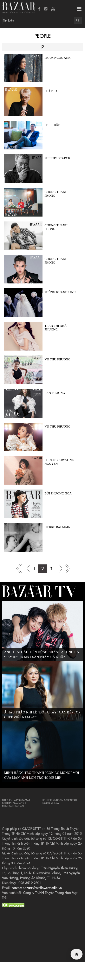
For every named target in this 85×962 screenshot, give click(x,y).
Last (67, 568)
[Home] (77, 954)
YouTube (53, 9)
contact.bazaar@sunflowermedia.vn (37, 887)
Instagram (46, 9)
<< (26, 568)
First (18, 568)
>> (59, 568)
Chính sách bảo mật (13, 806)
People (42, 35)
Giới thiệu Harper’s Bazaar (16, 800)
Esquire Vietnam (50, 802)
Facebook (39, 9)
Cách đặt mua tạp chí (14, 802)
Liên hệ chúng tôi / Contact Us (59, 800)
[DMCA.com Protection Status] (13, 904)
